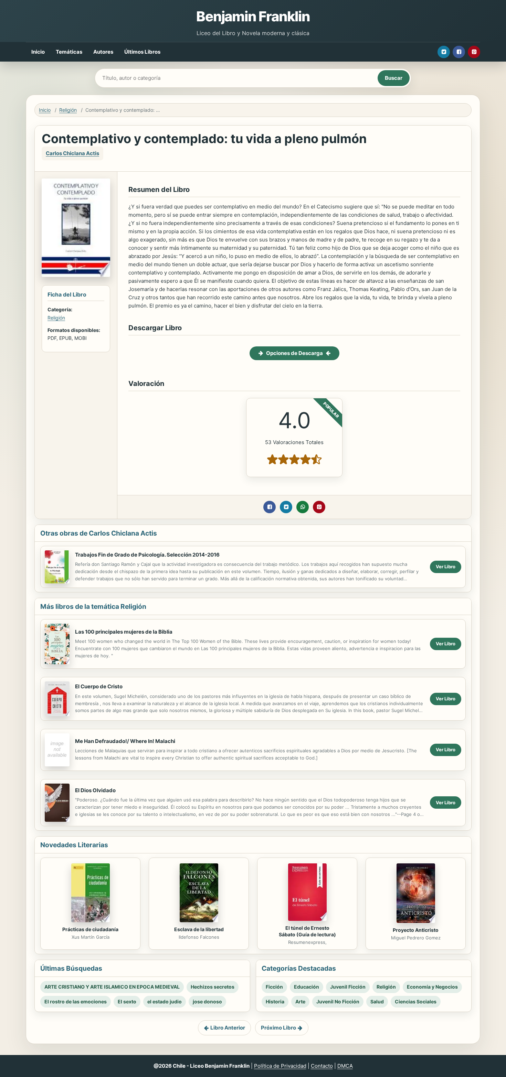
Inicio (38, 52)
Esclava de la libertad (199, 929)
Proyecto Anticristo (416, 930)
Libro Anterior (227, 1027)
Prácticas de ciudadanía (90, 929)
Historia (275, 1001)
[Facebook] (459, 52)
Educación (306, 987)
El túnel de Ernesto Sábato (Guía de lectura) (307, 931)
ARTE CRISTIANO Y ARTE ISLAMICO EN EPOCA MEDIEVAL (112, 987)
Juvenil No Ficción (337, 1001)
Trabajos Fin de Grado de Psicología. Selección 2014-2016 (147, 554)
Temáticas (69, 52)
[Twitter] (444, 52)
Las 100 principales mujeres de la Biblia (123, 631)
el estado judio (164, 1001)
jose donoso (207, 1001)
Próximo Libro (278, 1027)
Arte (300, 1001)
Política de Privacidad (280, 1066)
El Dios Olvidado (95, 790)
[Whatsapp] (302, 507)
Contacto (322, 1066)
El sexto (127, 1001)
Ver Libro (445, 566)
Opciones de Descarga (294, 353)
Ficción (274, 987)
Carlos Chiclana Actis (72, 153)
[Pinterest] (474, 52)
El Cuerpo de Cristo (99, 686)
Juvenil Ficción (348, 987)
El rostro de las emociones (75, 1001)
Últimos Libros (142, 52)
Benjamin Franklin (253, 16)
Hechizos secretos (212, 987)
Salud (377, 1001)
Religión (68, 110)
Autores (103, 52)
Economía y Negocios (432, 987)
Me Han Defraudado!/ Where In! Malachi (125, 741)
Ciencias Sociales (415, 1001)
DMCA (345, 1066)
